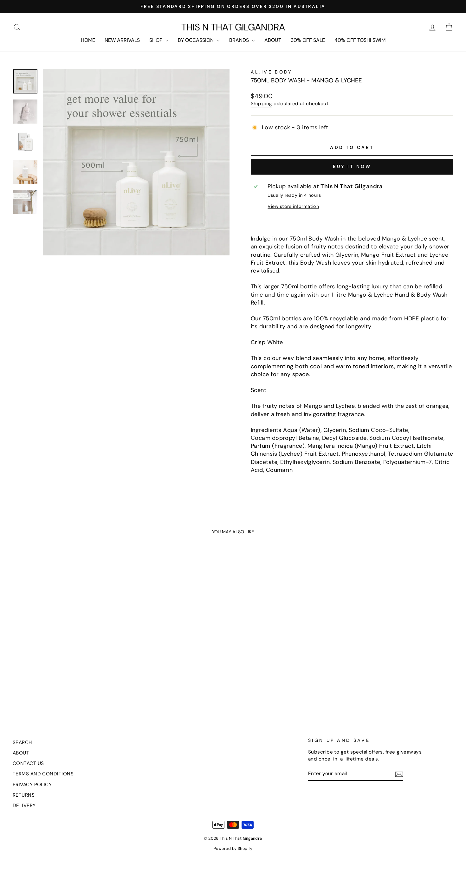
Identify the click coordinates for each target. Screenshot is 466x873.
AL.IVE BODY (271, 72)
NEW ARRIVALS (122, 40)
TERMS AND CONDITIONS (43, 774)
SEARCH (22, 742)
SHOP (156, 40)
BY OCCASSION (196, 40)
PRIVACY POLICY (32, 784)
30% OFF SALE (308, 40)
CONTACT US (28, 763)
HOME (88, 40)
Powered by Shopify (233, 848)
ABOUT (272, 40)
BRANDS (239, 40)
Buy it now (352, 166)
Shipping (261, 103)
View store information (293, 206)
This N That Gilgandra (233, 27)
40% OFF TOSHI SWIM (359, 40)
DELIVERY (24, 805)
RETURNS (24, 795)
